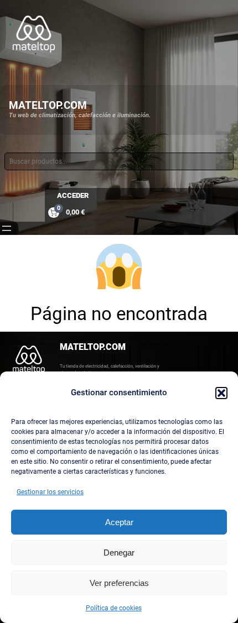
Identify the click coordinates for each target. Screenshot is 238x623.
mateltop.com (48, 105)
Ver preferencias (119, 583)
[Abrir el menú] (6, 228)
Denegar (119, 552)
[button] (221, 393)
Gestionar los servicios (50, 492)
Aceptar (119, 522)
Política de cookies (114, 608)
